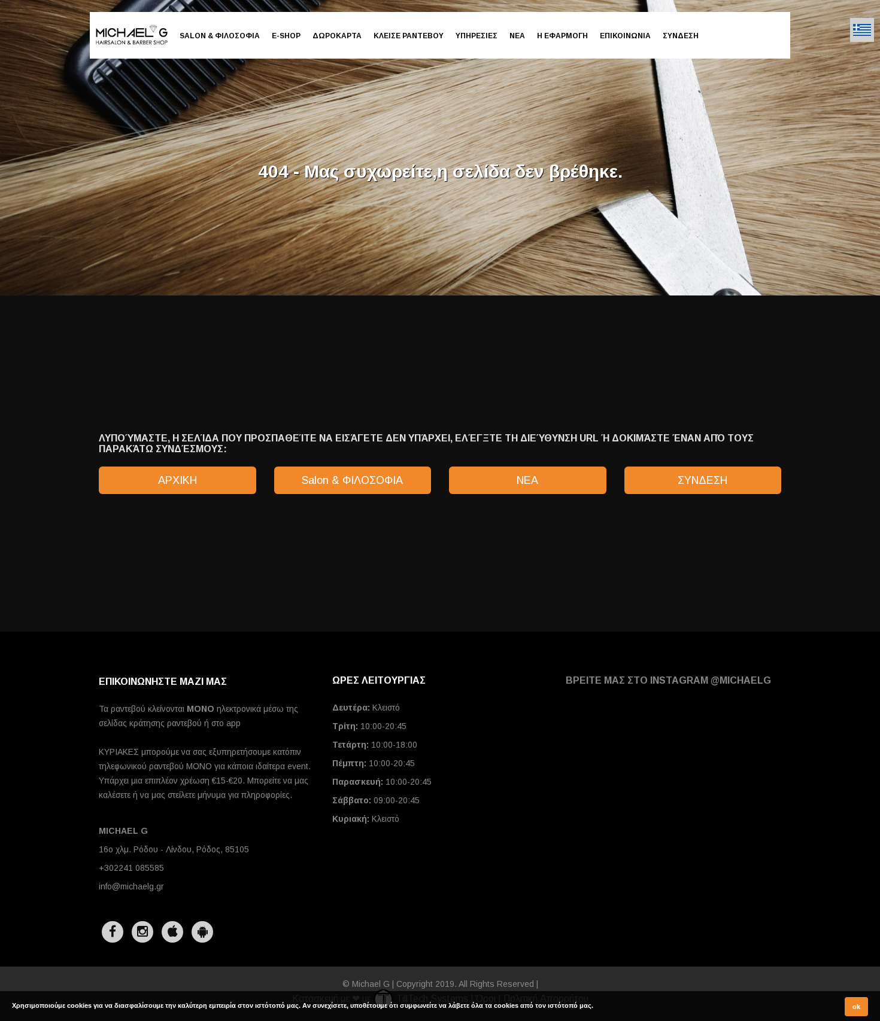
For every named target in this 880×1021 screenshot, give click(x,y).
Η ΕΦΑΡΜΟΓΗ (562, 36)
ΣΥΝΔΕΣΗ (681, 36)
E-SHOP (286, 36)
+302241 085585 (131, 868)
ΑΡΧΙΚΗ (177, 480)
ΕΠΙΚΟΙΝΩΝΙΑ (625, 36)
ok (856, 1006)
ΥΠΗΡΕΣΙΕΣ (476, 36)
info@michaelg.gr (131, 886)
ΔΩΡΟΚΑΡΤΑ (337, 36)
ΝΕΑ (517, 36)
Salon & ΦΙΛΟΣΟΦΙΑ (220, 36)
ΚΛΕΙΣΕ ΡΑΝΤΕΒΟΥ (409, 36)
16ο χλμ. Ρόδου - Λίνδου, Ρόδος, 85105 (174, 849)
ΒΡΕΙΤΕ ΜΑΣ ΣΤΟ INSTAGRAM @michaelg (668, 680)
